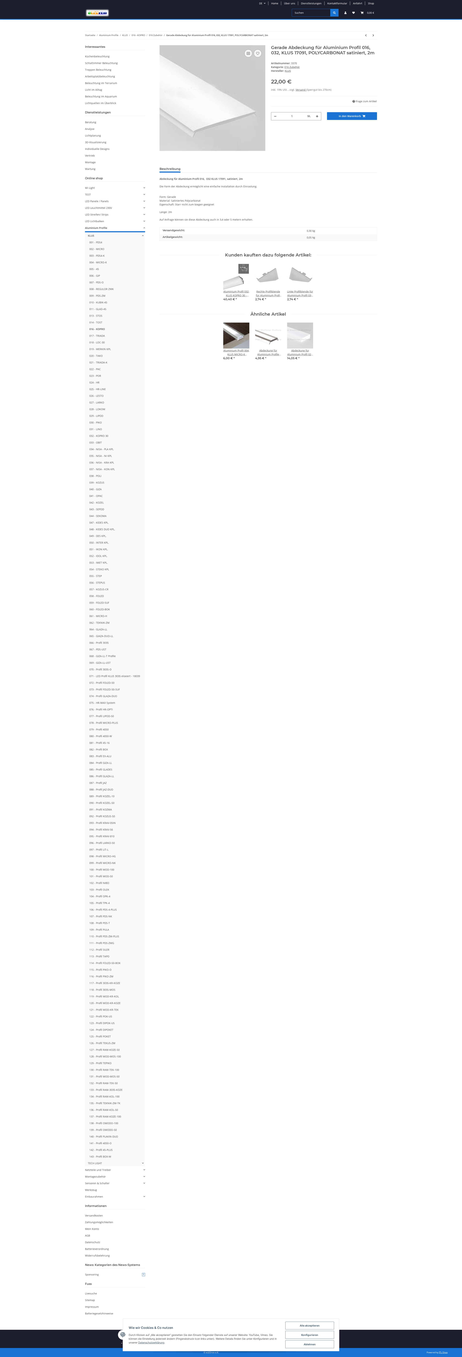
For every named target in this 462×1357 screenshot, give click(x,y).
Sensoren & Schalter (97, 1183)
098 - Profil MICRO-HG (102, 856)
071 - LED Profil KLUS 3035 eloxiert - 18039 (114, 676)
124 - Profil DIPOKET (101, 1029)
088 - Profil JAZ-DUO (101, 789)
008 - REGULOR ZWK (101, 289)
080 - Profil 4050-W (100, 736)
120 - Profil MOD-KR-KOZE (105, 1003)
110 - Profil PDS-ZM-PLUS (104, 936)
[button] (345, 12)
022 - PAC (95, 369)
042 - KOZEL (96, 502)
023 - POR (95, 375)
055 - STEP (95, 576)
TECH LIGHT (95, 1163)
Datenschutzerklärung (151, 1342)
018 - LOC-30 (97, 342)
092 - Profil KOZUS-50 (102, 816)
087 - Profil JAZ (98, 783)
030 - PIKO (95, 422)
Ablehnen (310, 1344)
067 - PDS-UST (97, 649)
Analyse (89, 129)
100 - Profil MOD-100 (101, 869)
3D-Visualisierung (95, 142)
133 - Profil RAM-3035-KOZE (106, 1090)
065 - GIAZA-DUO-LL (101, 636)
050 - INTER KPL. (99, 542)
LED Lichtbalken (94, 221)
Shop (371, 3)
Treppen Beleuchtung (98, 69)
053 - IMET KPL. (98, 562)
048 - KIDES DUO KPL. (102, 529)
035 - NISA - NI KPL (100, 456)
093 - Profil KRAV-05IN (102, 823)
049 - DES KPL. (97, 536)
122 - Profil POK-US (100, 1016)
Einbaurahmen (94, 1196)
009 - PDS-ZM (97, 295)
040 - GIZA (95, 489)
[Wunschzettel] (353, 12)
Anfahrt (357, 3)
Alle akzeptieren (310, 1325)
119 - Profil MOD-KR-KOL (104, 996)
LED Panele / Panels (97, 201)
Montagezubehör (95, 1176)
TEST (88, 194)
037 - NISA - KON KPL (102, 469)
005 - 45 (94, 269)
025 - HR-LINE (97, 389)
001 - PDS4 (95, 242)
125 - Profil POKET (100, 1036)
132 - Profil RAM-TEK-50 (103, 1083)
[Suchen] (334, 13)
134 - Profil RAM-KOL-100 (104, 1096)
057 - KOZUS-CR (98, 589)
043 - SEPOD (96, 509)
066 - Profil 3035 (99, 642)
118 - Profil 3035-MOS (102, 989)
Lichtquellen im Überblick (100, 103)
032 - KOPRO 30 (98, 436)
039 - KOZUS (96, 482)
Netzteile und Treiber (98, 1170)
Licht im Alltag (93, 89)
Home (274, 3)
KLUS (91, 235)
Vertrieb (90, 155)
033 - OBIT (95, 442)
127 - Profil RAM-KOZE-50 (104, 1049)
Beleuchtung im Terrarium (101, 83)
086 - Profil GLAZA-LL (101, 776)
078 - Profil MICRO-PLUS (103, 722)
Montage (90, 162)
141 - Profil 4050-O (100, 1143)
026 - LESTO (96, 396)
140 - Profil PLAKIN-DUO (103, 1136)
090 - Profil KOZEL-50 (101, 803)
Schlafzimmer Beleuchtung (101, 63)
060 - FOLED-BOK (99, 609)
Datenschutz (92, 1242)
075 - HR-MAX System (102, 702)
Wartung (90, 169)
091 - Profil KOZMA (100, 809)
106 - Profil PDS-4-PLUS (103, 909)
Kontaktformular (337, 3)
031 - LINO (95, 429)
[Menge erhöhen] (317, 116)
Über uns (289, 3)
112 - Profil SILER (99, 949)
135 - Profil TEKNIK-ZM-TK (104, 1103)
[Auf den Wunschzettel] (258, 53)
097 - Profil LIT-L (98, 849)
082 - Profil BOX (98, 749)
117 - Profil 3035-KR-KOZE (104, 983)
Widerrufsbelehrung (97, 1255)
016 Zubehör (292, 67)
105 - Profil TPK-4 (99, 903)
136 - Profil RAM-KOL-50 (103, 1110)
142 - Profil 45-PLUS (101, 1150)
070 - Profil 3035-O (100, 669)
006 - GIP (94, 275)
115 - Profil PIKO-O (100, 969)
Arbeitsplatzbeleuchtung (100, 76)
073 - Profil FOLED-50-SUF (104, 689)
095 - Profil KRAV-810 (101, 836)
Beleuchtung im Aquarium (101, 96)
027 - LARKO (96, 402)
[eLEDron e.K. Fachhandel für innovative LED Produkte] (97, 13)
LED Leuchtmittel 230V (98, 208)
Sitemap (90, 1300)
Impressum (92, 1306)
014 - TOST (95, 322)
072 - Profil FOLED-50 (101, 682)
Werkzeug (91, 1190)
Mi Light (90, 188)
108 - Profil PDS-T (99, 923)
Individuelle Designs (97, 149)
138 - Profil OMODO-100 (103, 1123)
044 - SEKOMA (97, 516)
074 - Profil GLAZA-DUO (103, 696)
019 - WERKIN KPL (100, 349)
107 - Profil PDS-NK (100, 916)
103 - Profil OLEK (99, 889)
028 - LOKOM (97, 409)
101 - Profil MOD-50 (101, 876)
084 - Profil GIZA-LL (100, 763)
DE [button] (260, 3)
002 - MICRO (96, 249)
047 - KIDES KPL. (99, 522)
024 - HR (94, 382)
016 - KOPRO (97, 329)
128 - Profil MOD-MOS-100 (105, 1056)
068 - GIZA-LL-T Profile (102, 656)
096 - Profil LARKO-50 (102, 843)
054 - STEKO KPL (99, 569)
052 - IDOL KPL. (98, 556)
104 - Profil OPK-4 (99, 896)
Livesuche (91, 1293)
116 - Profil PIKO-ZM (101, 976)
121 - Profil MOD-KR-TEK (104, 1009)
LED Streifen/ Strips (96, 214)
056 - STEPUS (97, 582)
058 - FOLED (96, 596)
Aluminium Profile (96, 228)
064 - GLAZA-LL (98, 629)
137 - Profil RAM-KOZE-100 (105, 1116)
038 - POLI (95, 476)
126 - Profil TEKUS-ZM (102, 1043)
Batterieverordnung (97, 1249)
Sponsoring (114, 1274)
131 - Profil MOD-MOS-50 (104, 1076)
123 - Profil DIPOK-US (102, 1023)
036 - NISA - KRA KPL (101, 462)
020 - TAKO (96, 355)
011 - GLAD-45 (97, 309)
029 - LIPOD (96, 416)
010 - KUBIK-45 (98, 302)
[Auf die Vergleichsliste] (248, 53)
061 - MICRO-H (98, 616)
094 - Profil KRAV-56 (101, 829)
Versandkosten (94, 1215)
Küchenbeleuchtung (97, 56)
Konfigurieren (309, 1334)
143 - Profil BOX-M (100, 1156)
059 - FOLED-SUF (99, 602)
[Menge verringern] (275, 116)
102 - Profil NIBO (99, 883)
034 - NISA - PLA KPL (101, 449)
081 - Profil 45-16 (99, 743)
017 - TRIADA (97, 335)
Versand (301, 89)
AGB (87, 1235)
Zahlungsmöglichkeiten (99, 1222)
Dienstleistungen (311, 3)
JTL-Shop (443, 1352)
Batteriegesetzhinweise (99, 1313)
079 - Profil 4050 (99, 729)
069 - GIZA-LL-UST (100, 662)
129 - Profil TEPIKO (100, 1063)
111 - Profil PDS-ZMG (101, 943)
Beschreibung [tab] (170, 169)
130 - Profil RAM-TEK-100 (104, 1069)
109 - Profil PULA (99, 929)
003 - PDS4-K (97, 255)
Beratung (90, 122)
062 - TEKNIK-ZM (99, 622)
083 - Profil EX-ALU (100, 756)
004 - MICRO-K (98, 262)
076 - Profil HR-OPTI (101, 709)
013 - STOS (95, 315)
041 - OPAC (96, 496)
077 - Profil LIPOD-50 (101, 716)
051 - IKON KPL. (98, 549)
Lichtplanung (93, 135)
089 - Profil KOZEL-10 (101, 796)
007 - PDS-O (96, 282)
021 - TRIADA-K (98, 362)
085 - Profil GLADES (100, 769)
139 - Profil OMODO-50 (103, 1130)
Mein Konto (92, 1229)
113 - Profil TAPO (99, 956)
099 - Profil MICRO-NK (102, 863)
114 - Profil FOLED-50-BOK (105, 963)
